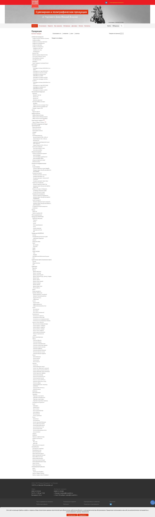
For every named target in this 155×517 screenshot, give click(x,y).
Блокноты (35, 93)
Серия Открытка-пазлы (38, 458)
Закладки (35, 103)
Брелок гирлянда (37, 273)
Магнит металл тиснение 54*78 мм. (41, 369)
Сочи (34, 258)
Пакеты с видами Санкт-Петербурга (41, 475)
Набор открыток (36, 113)
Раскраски (35, 61)
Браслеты (35, 268)
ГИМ (34, 253)
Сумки (34, 417)
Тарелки (34, 433)
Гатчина (34, 235)
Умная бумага (35, 446)
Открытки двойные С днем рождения (41, 201)
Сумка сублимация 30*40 (39, 425)
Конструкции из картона (38, 448)
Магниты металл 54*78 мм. (39, 379)
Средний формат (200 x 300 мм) (40, 145)
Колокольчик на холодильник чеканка (41, 320)
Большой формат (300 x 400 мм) (40, 137)
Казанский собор (36, 241)
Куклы (34, 223)
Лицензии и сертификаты (91, 504)
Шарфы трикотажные (37, 438)
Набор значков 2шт (37, 304)
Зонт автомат (36, 309)
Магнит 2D (35, 365)
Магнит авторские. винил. (39, 366)
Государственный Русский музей (40, 236)
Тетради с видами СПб (38, 108)
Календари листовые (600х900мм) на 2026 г (41, 68)
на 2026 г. (35, 66)
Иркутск (34, 240)
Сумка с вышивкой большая (39, 422)
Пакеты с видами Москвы (38, 473)
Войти (109, 26)
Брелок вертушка (37, 271)
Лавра (34, 248)
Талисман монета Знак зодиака (40, 345)
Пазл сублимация (36, 392)
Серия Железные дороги (38, 453)
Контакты (87, 26)
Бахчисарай (35, 244)
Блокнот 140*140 (37, 95)
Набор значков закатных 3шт (39, 305)
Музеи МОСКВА (36, 251)
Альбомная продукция (37, 37)
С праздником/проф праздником (40, 206)
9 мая (34, 165)
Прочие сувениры (37, 228)
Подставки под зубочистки (39, 397)
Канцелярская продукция (38, 91)
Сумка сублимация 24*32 (39, 423)
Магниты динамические (38, 378)
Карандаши (35, 405)
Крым (34, 243)
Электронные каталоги (116, 2)
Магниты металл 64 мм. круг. (39, 381)
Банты (34, 468)
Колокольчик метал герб (38, 317)
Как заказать (58, 26)
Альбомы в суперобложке (39, 43)
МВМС (34, 249)
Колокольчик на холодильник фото (41, 319)
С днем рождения (37, 200)
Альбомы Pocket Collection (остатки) (41, 38)
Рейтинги (66, 504)
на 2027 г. (35, 80)
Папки (34, 133)
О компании (42, 26)
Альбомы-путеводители (38, 46)
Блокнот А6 (35, 96)
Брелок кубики (36, 279)
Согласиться (71, 515)
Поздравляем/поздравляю (39, 193)
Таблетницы (36, 299)
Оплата (81, 26)
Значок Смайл (36, 302)
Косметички (36, 418)
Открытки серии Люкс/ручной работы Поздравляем (41, 197)
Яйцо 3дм (35, 441)
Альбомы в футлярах (37, 45)
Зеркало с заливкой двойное (39, 296)
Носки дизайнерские (38, 225)
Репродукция (36, 140)
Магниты (34, 363)
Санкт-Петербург (37, 155)
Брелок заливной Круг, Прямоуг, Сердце (42, 276)
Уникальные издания (69, 501)
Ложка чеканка (36, 358)
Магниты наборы (37, 383)
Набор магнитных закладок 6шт (40, 106)
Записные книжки (37, 129)
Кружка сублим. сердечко (39, 327)
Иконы (34, 221)
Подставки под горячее (38, 395)
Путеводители (36, 51)
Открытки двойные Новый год (40, 184)
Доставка (74, 26)
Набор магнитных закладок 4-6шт (40, 105)
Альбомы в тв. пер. (37, 50)
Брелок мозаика (36, 283)
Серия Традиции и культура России (40, 63)
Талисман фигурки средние (39, 353)
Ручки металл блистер (38, 410)
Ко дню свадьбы (36, 166)
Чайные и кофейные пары (38, 436)
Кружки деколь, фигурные (39, 332)
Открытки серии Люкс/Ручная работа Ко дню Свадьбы (42, 170)
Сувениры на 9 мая (37, 229)
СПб (33, 264)
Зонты (34, 307)
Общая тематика (36, 263)
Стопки (34, 335)
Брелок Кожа (36, 278)
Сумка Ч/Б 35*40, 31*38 (38, 427)
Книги (33, 110)
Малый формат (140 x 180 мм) (40, 138)
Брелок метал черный (38, 281)
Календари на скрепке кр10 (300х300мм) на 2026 (39, 75)
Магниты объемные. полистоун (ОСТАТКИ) (40, 385)
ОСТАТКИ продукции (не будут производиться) (40, 124)
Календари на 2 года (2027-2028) (40, 85)
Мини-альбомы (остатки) (38, 58)
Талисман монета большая (39, 343)
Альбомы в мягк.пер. (38, 48)
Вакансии (112, 501)
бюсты (34, 289)
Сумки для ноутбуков (37, 146)
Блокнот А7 (35, 98)
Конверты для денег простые (39, 174)
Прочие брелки (36, 287)
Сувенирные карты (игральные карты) (42, 259)
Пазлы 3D (35, 211)
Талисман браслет (37, 340)
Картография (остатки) (38, 130)
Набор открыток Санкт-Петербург (40, 118)
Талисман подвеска (37, 348)
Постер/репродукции (37, 135)
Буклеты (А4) (35, 53)
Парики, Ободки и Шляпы (38, 122)
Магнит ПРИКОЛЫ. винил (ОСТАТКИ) (41, 371)
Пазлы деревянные (37, 215)
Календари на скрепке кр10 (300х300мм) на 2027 (39, 87)
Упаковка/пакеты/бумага (38, 466)
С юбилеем (35, 208)
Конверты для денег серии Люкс (40, 181)
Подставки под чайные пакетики (40, 400)
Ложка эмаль (36, 360)
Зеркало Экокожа (37, 297)
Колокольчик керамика (38, 315)
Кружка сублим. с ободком (39, 325)
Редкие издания (36, 111)
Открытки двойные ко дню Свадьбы (41, 168)
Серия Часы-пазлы (37, 465)
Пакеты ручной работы (38, 471)
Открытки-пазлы (36, 161)
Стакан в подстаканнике (38, 333)
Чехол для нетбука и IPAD (39, 148)
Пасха (34, 226)
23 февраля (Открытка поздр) (40, 190)
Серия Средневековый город (39, 461)
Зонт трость (35, 310)
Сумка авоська (36, 420)
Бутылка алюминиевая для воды (40, 323)
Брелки (34, 269)
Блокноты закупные (37, 100)
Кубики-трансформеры (38, 337)
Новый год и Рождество (38, 182)
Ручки (34, 404)
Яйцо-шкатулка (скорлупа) (38, 445)
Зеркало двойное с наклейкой (40, 294)
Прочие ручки (36, 407)
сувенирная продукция (38, 238)
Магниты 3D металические (39, 376)
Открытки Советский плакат (39, 160)
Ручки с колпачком (37, 415)
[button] (152, 502)
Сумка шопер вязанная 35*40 (39, 430)
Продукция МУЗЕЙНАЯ (38, 233)
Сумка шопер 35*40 (37, 428)
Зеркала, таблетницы (37, 292)
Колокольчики (36, 314)
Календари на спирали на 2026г (40, 77)
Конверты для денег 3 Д (38, 176)
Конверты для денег (37, 173)
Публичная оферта (41, 504)
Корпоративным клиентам (92, 501)
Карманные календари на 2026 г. (40, 79)
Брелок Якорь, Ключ (37, 286)
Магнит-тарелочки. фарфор (39, 373)
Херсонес (35, 246)
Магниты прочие (37, 389)
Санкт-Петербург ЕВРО (38, 158)
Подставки (35, 394)
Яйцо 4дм (35, 443)
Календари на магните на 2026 (40, 72)
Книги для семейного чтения (39, 56)
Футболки (35, 435)
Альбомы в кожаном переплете (40, 41)
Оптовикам (66, 26)
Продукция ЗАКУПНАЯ (37, 216)
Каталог (35, 26)
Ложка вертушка (37, 356)
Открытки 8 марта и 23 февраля (40, 189)
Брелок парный (36, 284)
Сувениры (34, 266)
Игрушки (35, 220)
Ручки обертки (36, 412)
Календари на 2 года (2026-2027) (40, 71)
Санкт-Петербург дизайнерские (40, 156)
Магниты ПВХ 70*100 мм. (39, 387)
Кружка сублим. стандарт (38, 328)
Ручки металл (36, 409)
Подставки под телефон (38, 399)
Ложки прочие (36, 361)
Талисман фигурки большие (39, 350)
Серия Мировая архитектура (39, 455)
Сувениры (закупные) (37, 218)
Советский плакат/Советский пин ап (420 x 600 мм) (41, 142)
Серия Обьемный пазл (38, 456)
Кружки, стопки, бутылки (38, 322)
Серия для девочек (37, 451)
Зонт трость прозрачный (38, 312)
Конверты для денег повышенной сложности (41, 178)
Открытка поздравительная (39, 163)
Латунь (34, 338)
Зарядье (35, 254)
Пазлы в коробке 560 (37, 213)
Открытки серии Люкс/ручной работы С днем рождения (42, 204)
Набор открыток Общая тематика (40, 116)
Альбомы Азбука (36, 40)
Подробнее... (83, 515)
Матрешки (35, 390)
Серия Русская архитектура (39, 460)
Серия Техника (36, 463)
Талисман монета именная (39, 347)
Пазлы (33, 210)
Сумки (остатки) (36, 432)
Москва (34, 261)
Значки (34, 301)
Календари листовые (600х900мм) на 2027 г (41, 83)
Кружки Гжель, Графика (38, 330)
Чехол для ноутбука (37, 150)
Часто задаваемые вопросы (44, 501)
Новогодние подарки (37, 120)
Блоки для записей (37, 127)
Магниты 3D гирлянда (38, 374)
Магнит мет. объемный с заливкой (41, 368)
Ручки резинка (36, 413)
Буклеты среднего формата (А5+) (40, 54)
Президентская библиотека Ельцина (41, 256)
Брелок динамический (38, 274)
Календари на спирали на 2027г (40, 90)
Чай (34, 231)
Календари (34, 65)
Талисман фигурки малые (39, 351)
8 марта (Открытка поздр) (39, 192)
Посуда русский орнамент (38, 402)
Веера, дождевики (37, 291)
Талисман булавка (37, 342)
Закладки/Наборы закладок (39, 101)
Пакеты (34, 470)
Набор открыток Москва (38, 115)
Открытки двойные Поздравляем (40, 195)
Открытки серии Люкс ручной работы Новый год (41, 186)
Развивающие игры (37, 450)
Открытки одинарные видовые (40, 153)
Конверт (34, 132)
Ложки (34, 355)
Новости (50, 26)
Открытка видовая (36, 152)
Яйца (34, 440)
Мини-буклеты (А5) (37, 59)
